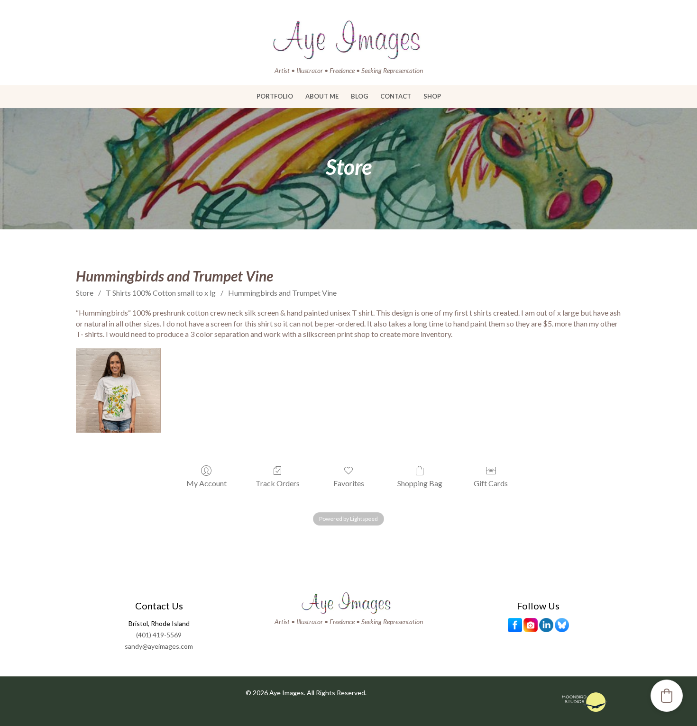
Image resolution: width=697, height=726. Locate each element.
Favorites (348, 483)
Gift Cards (491, 483)
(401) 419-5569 (159, 635)
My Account (206, 483)
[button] (667, 696)
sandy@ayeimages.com (159, 646)
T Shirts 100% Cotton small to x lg (161, 292)
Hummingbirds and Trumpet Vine (282, 292)
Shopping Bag (419, 483)
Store (84, 292)
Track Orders (278, 483)
